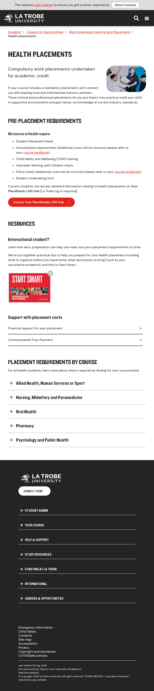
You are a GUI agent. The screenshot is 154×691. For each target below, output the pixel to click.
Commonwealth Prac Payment (30, 340)
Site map (24, 639)
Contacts (25, 635)
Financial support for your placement (35, 328)
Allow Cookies (125, 5)
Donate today (33, 491)
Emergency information (35, 627)
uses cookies (43, 5)
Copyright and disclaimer (37, 651)
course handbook (36, 152)
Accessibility (27, 643)
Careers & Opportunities (45, 32)
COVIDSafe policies (32, 655)
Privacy (23, 647)
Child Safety (27, 631)
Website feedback (28, 672)
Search (136, 18)
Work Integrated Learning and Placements (100, 32)
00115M (42, 680)
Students (14, 32)
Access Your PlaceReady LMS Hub (38, 202)
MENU (147, 18)
